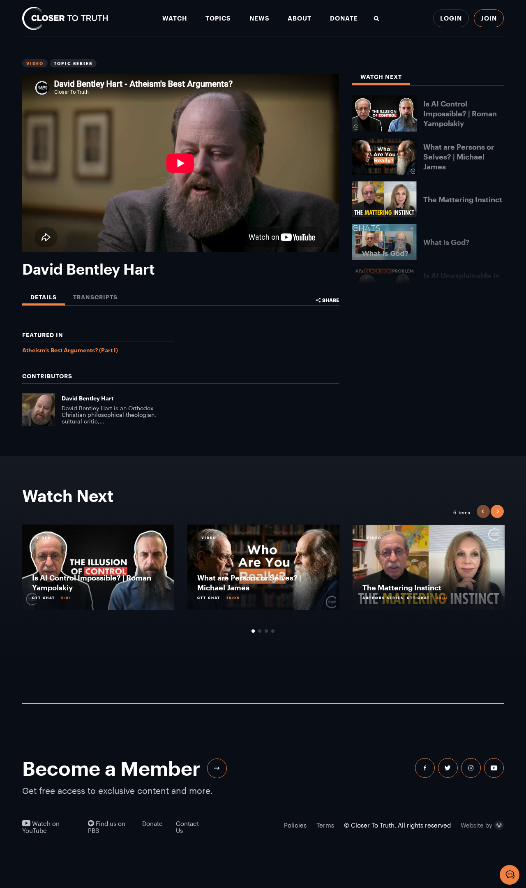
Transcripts (95, 297)
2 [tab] (259, 631)
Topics (218, 18)
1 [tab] (253, 631)
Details (43, 297)
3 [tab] (266, 631)
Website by (476, 825)
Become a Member (111, 768)
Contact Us (187, 827)
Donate (344, 18)
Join (489, 18)
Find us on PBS (106, 827)
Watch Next (381, 77)
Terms (325, 825)
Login (451, 18)
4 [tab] (273, 631)
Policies (295, 825)
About (299, 18)
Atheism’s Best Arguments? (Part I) (70, 350)
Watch (174, 18)
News (259, 18)
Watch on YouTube (41, 827)
